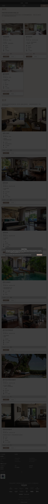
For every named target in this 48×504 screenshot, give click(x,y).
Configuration (8, 252)
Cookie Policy (22, 252)
